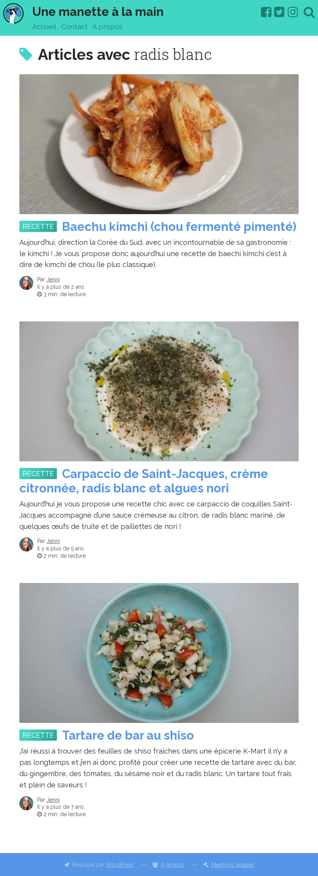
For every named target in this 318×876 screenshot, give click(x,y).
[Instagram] (293, 12)
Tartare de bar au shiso (128, 735)
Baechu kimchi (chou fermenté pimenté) (179, 227)
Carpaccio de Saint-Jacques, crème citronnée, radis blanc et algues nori (143, 481)
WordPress (120, 865)
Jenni (53, 279)
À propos (107, 27)
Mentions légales (232, 865)
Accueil (44, 27)
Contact (74, 27)
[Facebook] (266, 12)
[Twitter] (279, 12)
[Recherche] (309, 12)
